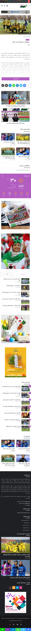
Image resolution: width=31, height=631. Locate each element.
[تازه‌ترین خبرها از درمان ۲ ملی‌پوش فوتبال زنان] (25, 294)
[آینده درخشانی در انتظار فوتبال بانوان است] (25, 307)
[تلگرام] (10, 85)
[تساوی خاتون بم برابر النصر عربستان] (8, 137)
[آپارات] (10, 587)
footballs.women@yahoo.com (23, 513)
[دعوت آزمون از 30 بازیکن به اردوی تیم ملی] (25, 301)
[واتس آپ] (13, 85)
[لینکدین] (17, 85)
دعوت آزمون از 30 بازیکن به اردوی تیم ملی (11, 299)
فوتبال (24, 36)
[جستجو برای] (2, 6)
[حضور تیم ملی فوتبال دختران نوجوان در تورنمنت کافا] (8, 151)
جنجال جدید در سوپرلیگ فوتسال (13, 285)
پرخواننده (23, 274)
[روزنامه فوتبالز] (23, 6)
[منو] (29, 6)
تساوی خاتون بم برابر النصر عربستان (9, 142)
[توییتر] (20, 85)
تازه (7, 274)
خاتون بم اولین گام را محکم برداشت (24, 157)
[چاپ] (2, 85)
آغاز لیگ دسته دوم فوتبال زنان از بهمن (12, 413)
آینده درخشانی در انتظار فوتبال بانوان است (11, 305)
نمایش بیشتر (16, 79)
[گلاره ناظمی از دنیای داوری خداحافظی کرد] (23, 458)
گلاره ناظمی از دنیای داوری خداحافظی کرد (24, 464)
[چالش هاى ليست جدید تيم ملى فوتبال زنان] (25, 281)
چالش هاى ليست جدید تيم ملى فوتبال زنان (11, 279)
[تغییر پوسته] (4, 6)
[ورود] (7, 6)
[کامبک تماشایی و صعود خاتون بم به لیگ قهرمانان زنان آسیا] (23, 137)
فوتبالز (23, 63)
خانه (28, 36)
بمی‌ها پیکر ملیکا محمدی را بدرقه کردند (12, 420)
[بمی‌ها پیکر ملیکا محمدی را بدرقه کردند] (26, 422)
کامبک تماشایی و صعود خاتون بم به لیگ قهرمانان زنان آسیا (23, 142)
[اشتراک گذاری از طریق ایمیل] (6, 85)
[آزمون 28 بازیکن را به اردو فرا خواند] (26, 428)
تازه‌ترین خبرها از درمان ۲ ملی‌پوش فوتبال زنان (11, 293)
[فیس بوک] (24, 85)
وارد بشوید (18, 170)
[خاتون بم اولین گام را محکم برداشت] (23, 151)
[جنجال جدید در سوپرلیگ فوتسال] (25, 288)
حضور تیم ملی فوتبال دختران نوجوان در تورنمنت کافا (9, 157)
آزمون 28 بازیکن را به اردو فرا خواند (13, 426)
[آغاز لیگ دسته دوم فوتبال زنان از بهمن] (26, 415)
